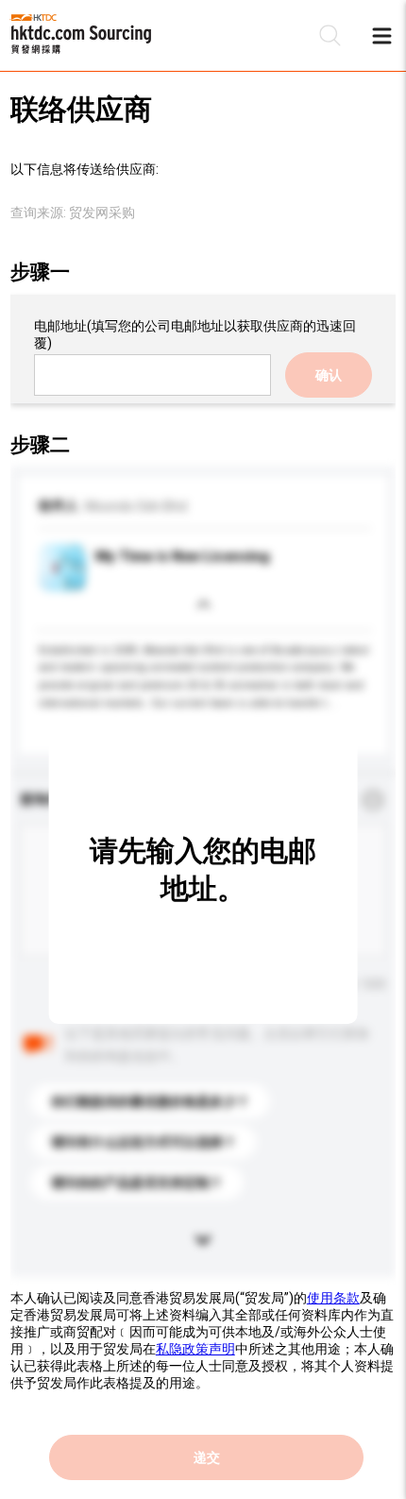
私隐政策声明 (195, 1348)
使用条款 (333, 1297)
